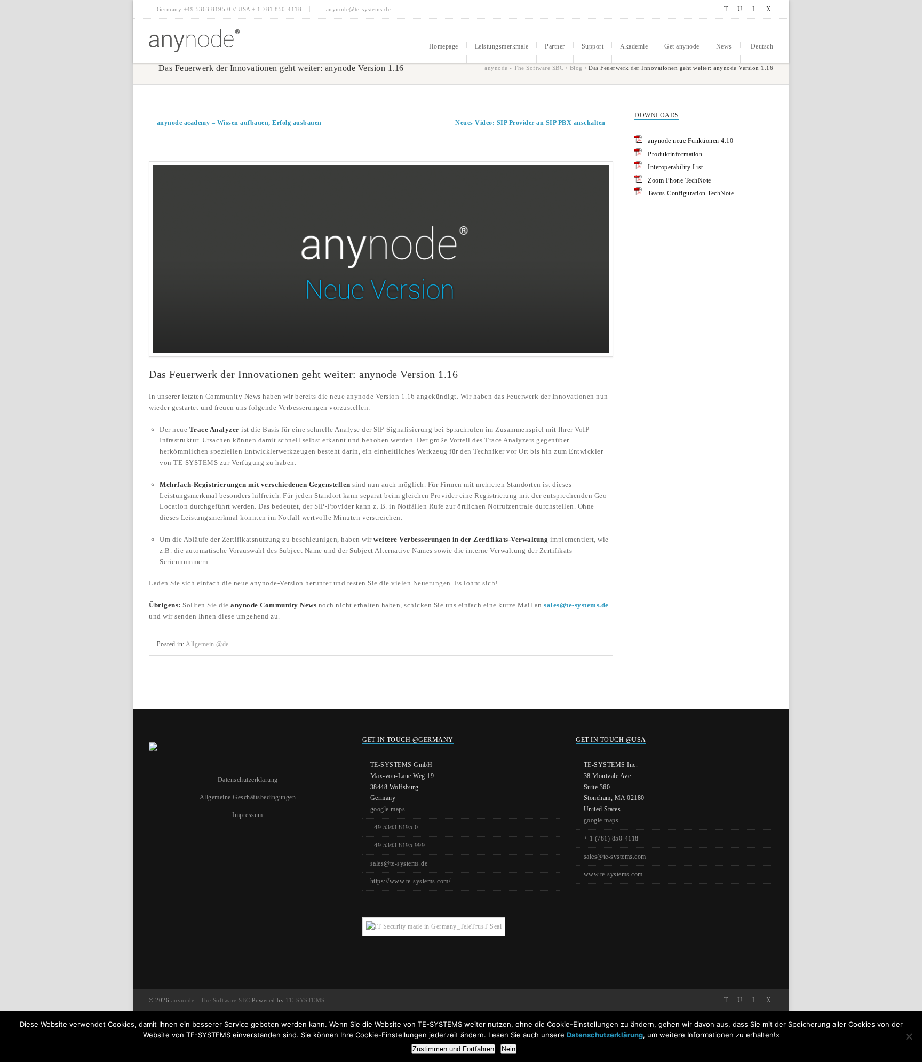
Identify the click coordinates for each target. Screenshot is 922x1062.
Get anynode (682, 46)
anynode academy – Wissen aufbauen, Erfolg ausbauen (239, 122)
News (724, 46)
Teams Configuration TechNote (691, 193)
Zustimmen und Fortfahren (453, 1049)
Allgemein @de (207, 644)
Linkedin (754, 9)
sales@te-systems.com (615, 856)
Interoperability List (675, 167)
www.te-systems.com (613, 874)
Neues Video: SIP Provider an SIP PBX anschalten (530, 122)
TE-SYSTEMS (305, 1000)
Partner (555, 46)
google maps (388, 809)
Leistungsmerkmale (502, 46)
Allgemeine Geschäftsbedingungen (248, 797)
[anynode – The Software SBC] (194, 40)
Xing (768, 9)
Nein (508, 1049)
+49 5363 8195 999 (397, 845)
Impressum (247, 815)
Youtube (740, 9)
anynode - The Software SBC (523, 68)
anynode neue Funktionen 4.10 (690, 141)
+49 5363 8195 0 (394, 827)
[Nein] (908, 1036)
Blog (576, 68)
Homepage (443, 46)
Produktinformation (675, 154)
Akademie (634, 46)
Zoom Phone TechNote (679, 180)
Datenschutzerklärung (248, 779)
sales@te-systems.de (576, 605)
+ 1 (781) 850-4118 (611, 838)
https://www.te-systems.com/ (410, 881)
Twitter (725, 9)
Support (593, 46)
